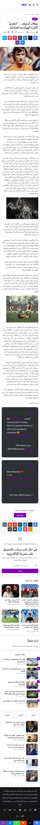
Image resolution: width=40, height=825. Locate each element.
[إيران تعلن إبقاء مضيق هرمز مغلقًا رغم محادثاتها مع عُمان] (32, 776)
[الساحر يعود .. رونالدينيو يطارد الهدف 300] (10, 591)
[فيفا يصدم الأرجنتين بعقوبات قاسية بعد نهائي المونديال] (10, 616)
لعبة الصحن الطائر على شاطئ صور (14, 701)
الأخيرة (20, 715)
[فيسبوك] (35, 38)
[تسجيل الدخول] (30, 5)
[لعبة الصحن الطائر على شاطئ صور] (32, 704)
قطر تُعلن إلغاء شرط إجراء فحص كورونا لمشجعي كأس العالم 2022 (14, 692)
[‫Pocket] (10, 38)
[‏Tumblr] (20, 38)
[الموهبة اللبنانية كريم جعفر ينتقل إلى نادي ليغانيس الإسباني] (29, 616)
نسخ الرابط (20, 515)
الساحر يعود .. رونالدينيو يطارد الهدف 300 (12, 601)
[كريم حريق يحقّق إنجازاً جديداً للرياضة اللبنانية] (32, 673)
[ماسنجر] (22, 42)
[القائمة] (37, 5)
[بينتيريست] (15, 38)
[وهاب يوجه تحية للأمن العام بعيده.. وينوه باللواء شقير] (32, 762)
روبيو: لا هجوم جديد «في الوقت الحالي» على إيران (14, 723)
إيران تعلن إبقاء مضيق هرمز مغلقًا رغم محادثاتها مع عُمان (14, 772)
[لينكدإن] (25, 38)
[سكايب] (5, 38)
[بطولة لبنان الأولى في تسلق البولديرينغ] (32, 685)
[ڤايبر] (17, 42)
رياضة (28, 14)
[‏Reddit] (10, 524)
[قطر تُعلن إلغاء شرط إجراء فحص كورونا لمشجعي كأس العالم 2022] (32, 694)
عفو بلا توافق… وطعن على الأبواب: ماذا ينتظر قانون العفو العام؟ (13, 736)
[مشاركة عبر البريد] (15, 529)
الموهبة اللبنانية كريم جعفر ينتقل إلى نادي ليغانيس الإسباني (30, 627)
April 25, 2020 (26, 498)
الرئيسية (33, 14)
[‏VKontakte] (5, 524)
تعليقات (6, 715)
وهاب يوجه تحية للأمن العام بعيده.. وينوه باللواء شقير (14, 759)
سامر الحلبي (31, 32)
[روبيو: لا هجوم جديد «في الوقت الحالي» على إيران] (32, 727)
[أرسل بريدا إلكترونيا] (27, 32)
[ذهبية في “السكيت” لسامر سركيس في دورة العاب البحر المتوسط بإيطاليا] (29, 591)
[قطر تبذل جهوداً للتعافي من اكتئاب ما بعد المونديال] (32, 662)
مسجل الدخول (25, 646)
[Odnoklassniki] (30, 529)
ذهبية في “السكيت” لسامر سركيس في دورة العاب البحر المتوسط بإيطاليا (30, 602)
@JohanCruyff (17, 419)
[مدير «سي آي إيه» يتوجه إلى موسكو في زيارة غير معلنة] (32, 749)
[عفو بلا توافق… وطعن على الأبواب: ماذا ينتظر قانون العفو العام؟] (32, 738)
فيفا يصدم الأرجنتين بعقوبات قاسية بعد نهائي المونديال (10, 626)
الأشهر (33, 715)
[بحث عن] (34, 5)
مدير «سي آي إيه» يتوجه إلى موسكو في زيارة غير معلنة (15, 745)
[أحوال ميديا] (24, 4)
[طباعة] (10, 529)
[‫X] (30, 38)
